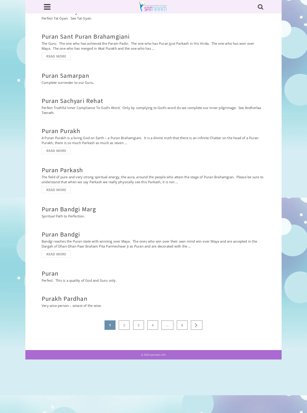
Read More (56, 56)
